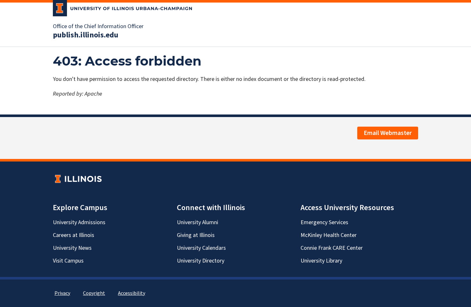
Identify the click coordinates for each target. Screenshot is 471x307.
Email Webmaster (388, 133)
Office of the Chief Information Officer (98, 26)
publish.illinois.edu (85, 35)
